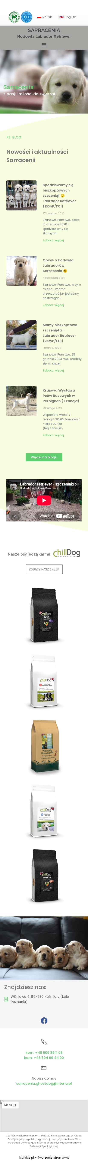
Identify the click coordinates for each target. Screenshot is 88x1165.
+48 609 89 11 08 (49, 1052)
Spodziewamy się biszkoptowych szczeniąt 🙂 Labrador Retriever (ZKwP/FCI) (59, 196)
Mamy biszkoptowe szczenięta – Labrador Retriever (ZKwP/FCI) (60, 333)
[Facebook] (44, 1020)
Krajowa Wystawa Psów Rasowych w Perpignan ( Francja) (61, 395)
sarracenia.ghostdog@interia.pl (44, 1083)
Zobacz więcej (53, 240)
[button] (44, 457)
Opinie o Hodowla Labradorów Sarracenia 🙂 (58, 265)
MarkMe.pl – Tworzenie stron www (44, 1157)
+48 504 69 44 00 (49, 1057)
